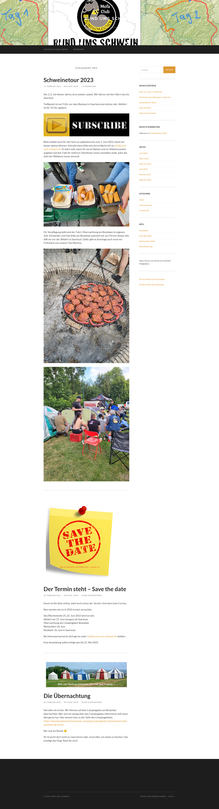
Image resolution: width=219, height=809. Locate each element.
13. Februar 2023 (52, 86)
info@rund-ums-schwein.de (102, 636)
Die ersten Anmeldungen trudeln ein (155, 97)
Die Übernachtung (67, 695)
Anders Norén (159, 796)
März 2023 (144, 158)
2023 (141, 200)
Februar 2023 (145, 164)
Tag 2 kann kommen (147, 113)
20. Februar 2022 (52, 595)
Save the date (145, 107)
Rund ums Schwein (109, 18)
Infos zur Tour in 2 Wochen (150, 92)
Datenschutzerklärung (56, 49)
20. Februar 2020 (52, 702)
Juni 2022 (143, 169)
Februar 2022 (145, 174)
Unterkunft (144, 210)
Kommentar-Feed (147, 241)
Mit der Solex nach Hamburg (151, 284)
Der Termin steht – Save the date (85, 589)
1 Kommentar (88, 86)
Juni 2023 (143, 153)
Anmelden (143, 230)
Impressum (78, 49)
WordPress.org (145, 246)
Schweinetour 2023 (68, 79)
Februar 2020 (145, 179)
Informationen (145, 205)
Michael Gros (71, 86)
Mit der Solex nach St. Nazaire (152, 279)
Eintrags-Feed (145, 236)
